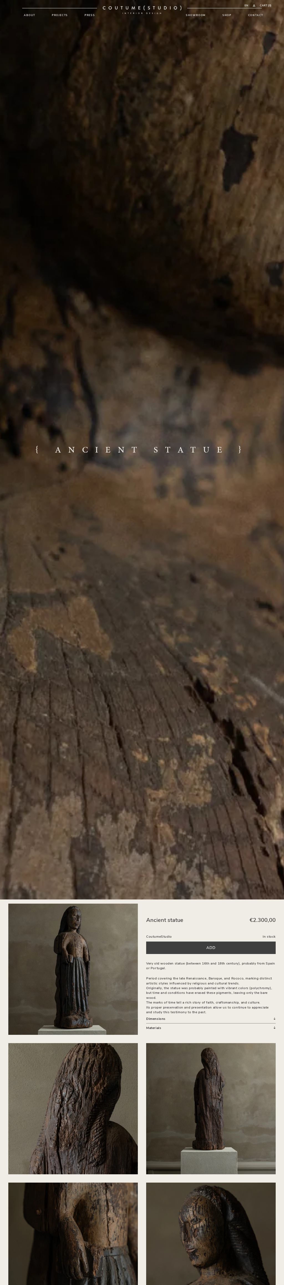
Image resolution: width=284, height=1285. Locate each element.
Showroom (196, 15)
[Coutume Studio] (142, 9)
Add (210, 947)
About (29, 15)
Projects (60, 15)
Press (90, 15)
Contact (255, 15)
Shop (227, 15)
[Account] (254, 5)
